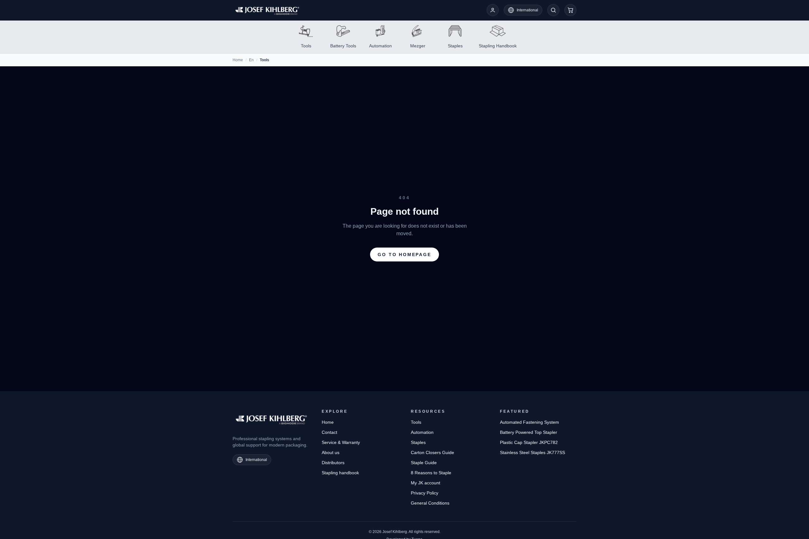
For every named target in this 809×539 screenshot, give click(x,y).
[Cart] (570, 10)
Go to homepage (404, 254)
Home (238, 60)
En (251, 60)
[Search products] (553, 10)
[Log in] (493, 10)
